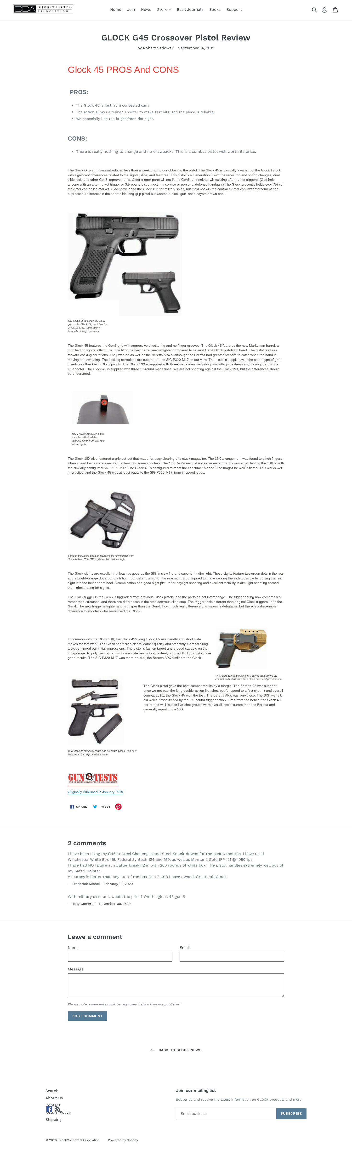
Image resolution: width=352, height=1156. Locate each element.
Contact (53, 1105)
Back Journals (190, 9)
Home (115, 9)
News (146, 9)
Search (51, 1090)
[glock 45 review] (93, 780)
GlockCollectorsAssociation (79, 1140)
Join (131, 9)
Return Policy (58, 1112)
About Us (54, 1098)
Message (76, 969)
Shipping (53, 1119)
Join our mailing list (196, 1090)
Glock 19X (151, 189)
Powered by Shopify (123, 1140)
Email (185, 947)
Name (73, 947)
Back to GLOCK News (180, 1050)
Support (234, 9)
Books (215, 9)
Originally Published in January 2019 (95, 792)
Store (163, 9)
